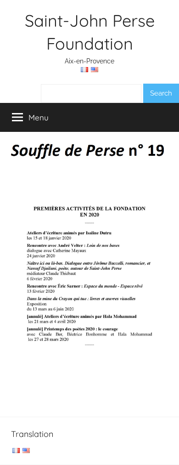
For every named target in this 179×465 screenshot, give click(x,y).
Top (169, 452)
